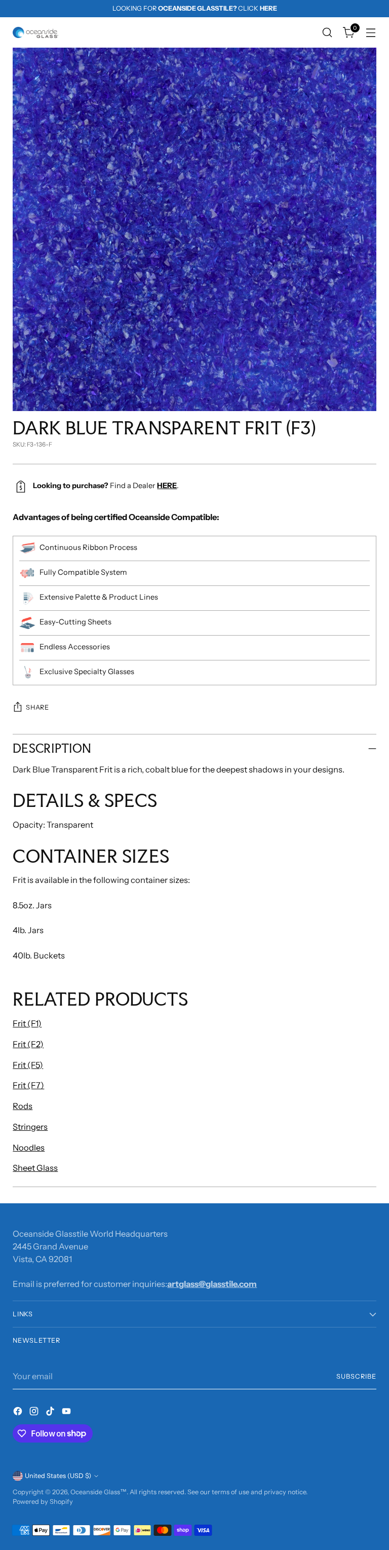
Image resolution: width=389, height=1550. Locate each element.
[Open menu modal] (371, 32)
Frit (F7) (28, 1085)
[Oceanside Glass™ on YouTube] (67, 1413)
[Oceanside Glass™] (35, 32)
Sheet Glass (35, 1168)
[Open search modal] (327, 32)
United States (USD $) (58, 1476)
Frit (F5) (28, 1065)
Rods (22, 1106)
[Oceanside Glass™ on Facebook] (19, 1413)
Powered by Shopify (43, 1501)
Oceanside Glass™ (98, 1492)
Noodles (29, 1147)
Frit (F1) (27, 1023)
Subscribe (356, 1376)
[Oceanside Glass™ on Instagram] (35, 1413)
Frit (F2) (28, 1044)
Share (37, 707)
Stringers (30, 1127)
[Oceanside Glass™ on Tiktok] (51, 1413)
